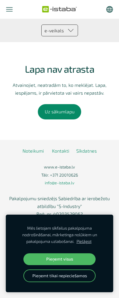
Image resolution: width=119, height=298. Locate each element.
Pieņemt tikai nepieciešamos (59, 275)
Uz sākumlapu (60, 111)
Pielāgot (84, 241)
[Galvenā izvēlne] (9, 9)
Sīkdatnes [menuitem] (86, 150)
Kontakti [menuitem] (60, 150)
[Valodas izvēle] (110, 9)
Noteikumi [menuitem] (33, 150)
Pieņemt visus (59, 258)
